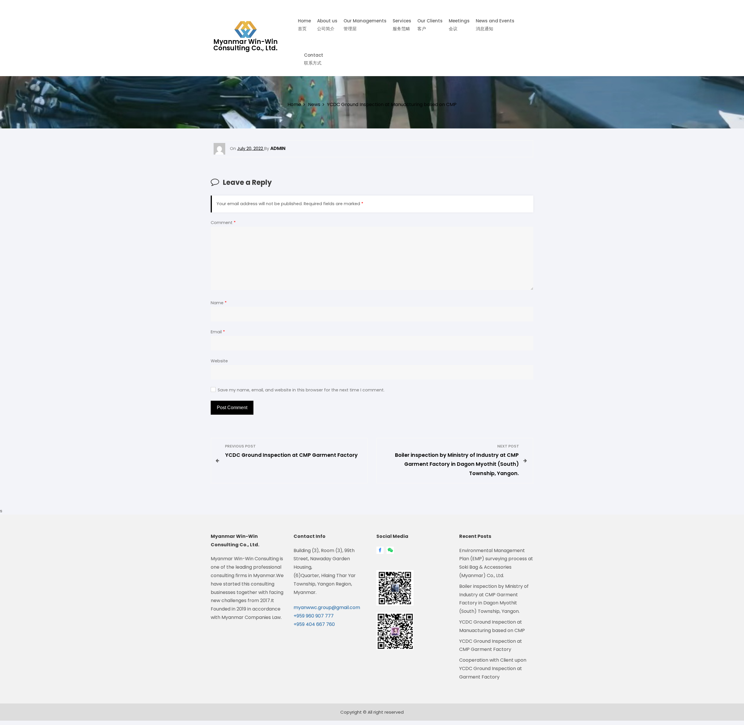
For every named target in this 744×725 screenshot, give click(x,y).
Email (218, 332)
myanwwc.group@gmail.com (327, 607)
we (389, 550)
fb (380, 550)
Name (219, 303)
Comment (223, 222)
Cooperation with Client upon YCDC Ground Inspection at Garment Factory (492, 668)
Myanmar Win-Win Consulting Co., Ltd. (245, 45)
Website (219, 361)
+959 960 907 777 (314, 616)
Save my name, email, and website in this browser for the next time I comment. (301, 390)
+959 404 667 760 (314, 624)
